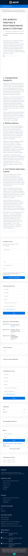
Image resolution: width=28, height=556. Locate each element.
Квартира (5, 411)
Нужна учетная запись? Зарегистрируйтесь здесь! (13, 444)
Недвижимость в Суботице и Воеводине (10, 521)
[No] (26, 551)
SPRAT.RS (5, 489)
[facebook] (5, 461)
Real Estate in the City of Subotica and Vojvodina (11, 525)
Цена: (4, 309)
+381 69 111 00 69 (7, 482)
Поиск (14, 313)
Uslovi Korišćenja (5, 519)
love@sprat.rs (6, 487)
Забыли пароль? (6, 446)
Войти (14, 440)
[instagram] (13, 461)
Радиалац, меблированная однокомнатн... (14, 336)
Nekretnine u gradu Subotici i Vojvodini (9, 523)
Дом (4, 409)
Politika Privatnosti (5, 517)
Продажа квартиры (15, 324)
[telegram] (9, 461)
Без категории (8, 33)
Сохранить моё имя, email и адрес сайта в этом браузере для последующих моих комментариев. (13, 273)
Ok (14, 554)
